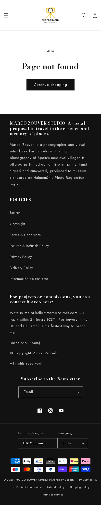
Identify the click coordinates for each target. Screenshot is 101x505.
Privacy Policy (21, 256)
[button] (6, 15)
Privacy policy (88, 480)
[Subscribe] (77, 392)
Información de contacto (29, 278)
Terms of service (52, 494)
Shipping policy (79, 487)
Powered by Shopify (62, 480)
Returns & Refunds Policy (29, 245)
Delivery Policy (21, 267)
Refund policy (55, 487)
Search (15, 212)
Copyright (17, 223)
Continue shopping (50, 84)
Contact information (29, 487)
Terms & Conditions (25, 234)
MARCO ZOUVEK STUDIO (32, 480)
